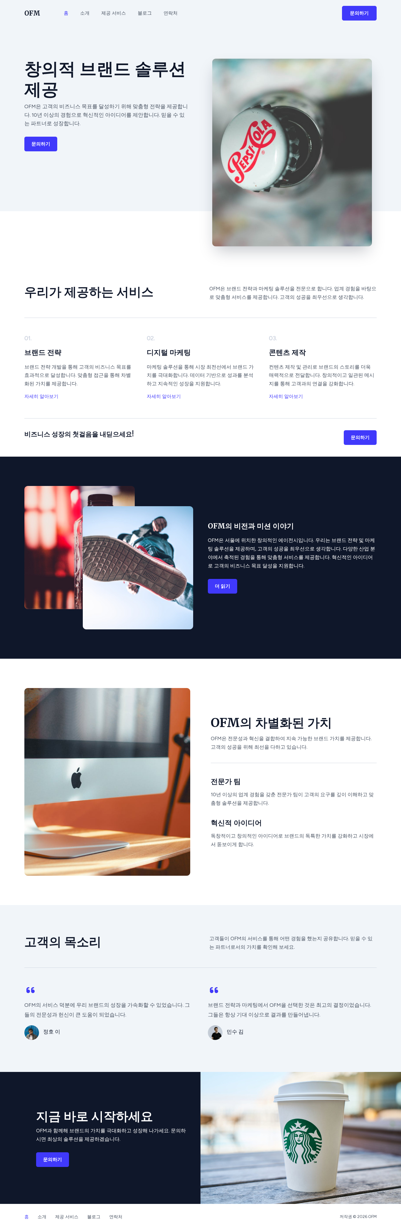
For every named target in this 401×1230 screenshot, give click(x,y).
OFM (32, 13)
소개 (85, 13)
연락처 (171, 13)
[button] (359, 13)
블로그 (145, 13)
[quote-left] (30, 990)
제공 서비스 (113, 13)
